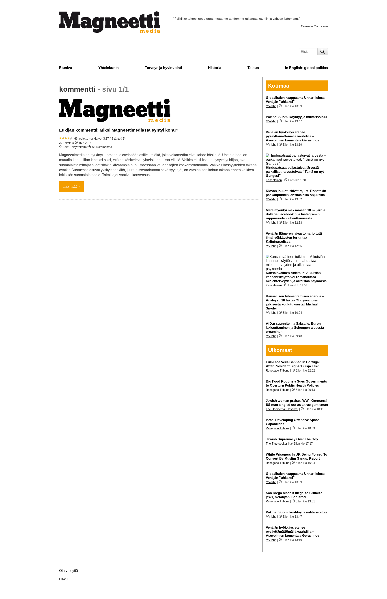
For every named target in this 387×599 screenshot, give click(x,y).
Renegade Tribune (277, 370)
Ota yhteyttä (68, 571)
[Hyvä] (68, 138)
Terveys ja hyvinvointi (163, 68)
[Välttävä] (63, 138)
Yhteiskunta (108, 68)
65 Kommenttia (102, 147)
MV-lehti (271, 106)
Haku (63, 579)
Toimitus (68, 143)
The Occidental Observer (282, 409)
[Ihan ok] (65, 138)
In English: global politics (306, 68)
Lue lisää (70, 186)
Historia (214, 68)
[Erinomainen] (71, 138)
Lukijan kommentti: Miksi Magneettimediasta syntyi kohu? (118, 130)
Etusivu (65, 68)
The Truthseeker (276, 443)
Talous (253, 68)
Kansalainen (274, 180)
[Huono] (60, 138)
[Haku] (322, 51)
